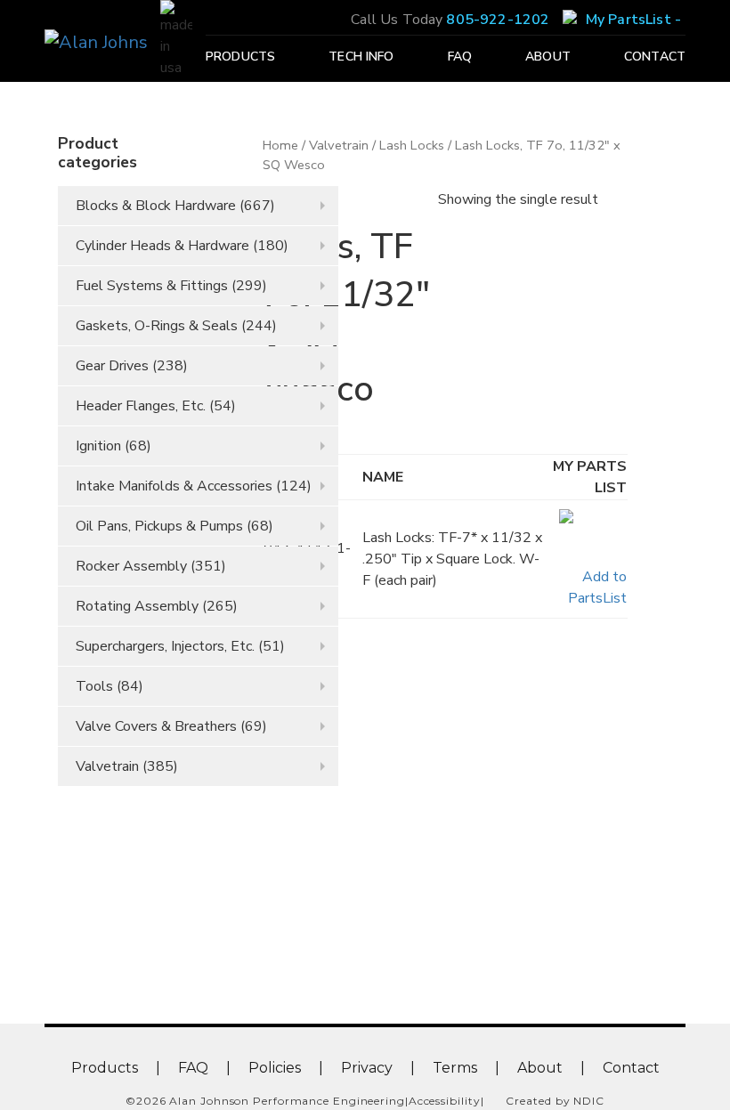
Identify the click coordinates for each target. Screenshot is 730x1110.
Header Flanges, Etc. (141, 406)
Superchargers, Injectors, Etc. (165, 646)
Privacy (367, 1067)
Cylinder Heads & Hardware (162, 245)
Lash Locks (411, 145)
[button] (587, 559)
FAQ (460, 57)
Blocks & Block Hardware (156, 205)
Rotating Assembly (137, 606)
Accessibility (445, 1100)
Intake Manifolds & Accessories (174, 486)
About (548, 57)
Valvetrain (107, 766)
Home (280, 145)
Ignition (98, 446)
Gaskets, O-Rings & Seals (157, 326)
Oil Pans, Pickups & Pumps (159, 526)
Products (240, 57)
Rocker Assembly (131, 566)
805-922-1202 (497, 19)
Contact (654, 57)
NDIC (588, 1100)
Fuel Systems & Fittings (152, 286)
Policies (274, 1067)
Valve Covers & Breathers (156, 726)
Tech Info (360, 57)
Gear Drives (112, 366)
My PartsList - (633, 19)
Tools (94, 686)
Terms (455, 1067)
